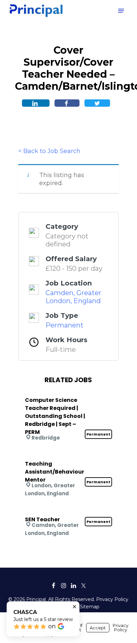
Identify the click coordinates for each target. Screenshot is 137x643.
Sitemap (89, 607)
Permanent (64, 325)
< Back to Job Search (49, 151)
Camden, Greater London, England (73, 297)
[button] (121, 10)
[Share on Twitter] (97, 103)
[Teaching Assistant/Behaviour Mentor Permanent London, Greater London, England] (68, 455)
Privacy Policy (112, 599)
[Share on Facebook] (67, 103)
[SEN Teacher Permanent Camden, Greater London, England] (68, 510)
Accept (98, 627)
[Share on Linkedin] (36, 103)
